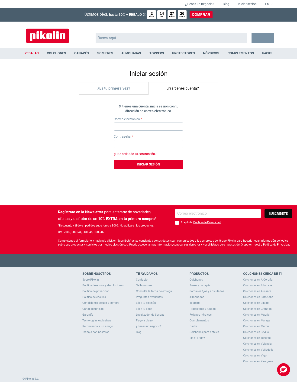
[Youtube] (148, 260)
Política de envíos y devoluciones (103, 285)
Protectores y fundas (203, 309)
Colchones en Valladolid (258, 349)
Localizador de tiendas (150, 314)
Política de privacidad (96, 291)
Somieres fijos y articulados (207, 291)
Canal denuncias (92, 309)
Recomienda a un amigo (97, 326)
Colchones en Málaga (256, 320)
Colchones (196, 279)
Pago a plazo (144, 320)
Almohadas (197, 297)
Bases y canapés (200, 285)
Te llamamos (144, 285)
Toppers (195, 302)
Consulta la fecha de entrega (154, 291)
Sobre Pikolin (90, 279)
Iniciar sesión (247, 4)
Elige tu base (144, 309)
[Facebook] (130, 260)
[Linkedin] (167, 260)
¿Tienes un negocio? (199, 4)
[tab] (113, 88)
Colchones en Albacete (257, 285)
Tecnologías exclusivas (96, 320)
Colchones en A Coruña (258, 279)
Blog (225, 4)
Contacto (142, 279)
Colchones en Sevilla (256, 332)
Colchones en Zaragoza (258, 361)
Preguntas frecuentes (149, 297)
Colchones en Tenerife (257, 338)
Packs (193, 326)
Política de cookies (94, 297)
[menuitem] (31, 53)
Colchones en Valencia (257, 343)
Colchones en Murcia (256, 326)
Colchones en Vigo (255, 355)
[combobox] (171, 38)
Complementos (199, 320)
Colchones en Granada (257, 309)
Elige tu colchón (146, 302)
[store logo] (47, 33)
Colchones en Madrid (256, 314)
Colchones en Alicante (257, 291)
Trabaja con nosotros (95, 332)
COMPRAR (201, 14)
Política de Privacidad (207, 222)
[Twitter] (139, 260)
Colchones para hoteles (204, 332)
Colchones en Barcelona (258, 297)
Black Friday (197, 338)
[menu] (148, 53)
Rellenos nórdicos (201, 314)
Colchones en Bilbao (256, 302)
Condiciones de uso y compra (100, 302)
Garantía (87, 314)
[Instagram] (157, 260)
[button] (267, 4)
